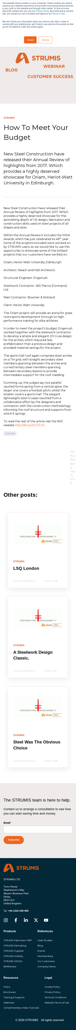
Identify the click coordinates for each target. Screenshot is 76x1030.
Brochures (10, 992)
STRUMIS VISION (13, 961)
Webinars (9, 1002)
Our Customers (46, 961)
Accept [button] (30, 39)
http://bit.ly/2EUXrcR (29, 425)
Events (41, 951)
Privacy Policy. (42, 10)
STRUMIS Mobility (13, 956)
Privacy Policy (52, 992)
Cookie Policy (52, 987)
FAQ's (7, 987)
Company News (46, 966)
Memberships (45, 956)
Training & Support (14, 997)
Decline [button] (45, 39)
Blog (40, 945)
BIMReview (10, 966)
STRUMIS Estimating (15, 945)
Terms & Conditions (55, 997)
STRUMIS (10, 433)
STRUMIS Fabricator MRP (18, 940)
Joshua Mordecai (73, 459)
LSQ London (26, 568)
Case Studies (44, 940)
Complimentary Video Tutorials (21, 1007)
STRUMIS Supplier (14, 951)
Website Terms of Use (57, 1002)
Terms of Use (58, 13)
